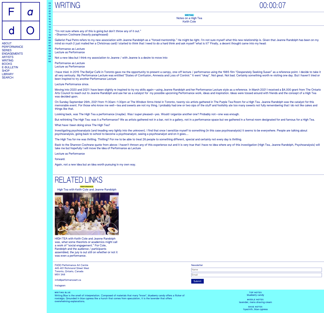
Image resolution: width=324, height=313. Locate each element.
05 (50, 48)
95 (49, 62)
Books (7, 64)
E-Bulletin (10, 67)
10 (50, 35)
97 (49, 59)
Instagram (60, 286)
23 (50, 6)
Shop (6, 71)
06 (49, 46)
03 (50, 51)
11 (50, 32)
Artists (7, 57)
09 (49, 38)
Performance (12, 47)
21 (50, 11)
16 (50, 19)
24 (50, 3)
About (7, 43)
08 (49, 40)
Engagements (12, 53)
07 (50, 43)
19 (50, 14)
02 (50, 54)
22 (50, 8)
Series (7, 50)
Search (7, 77)
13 (50, 27)
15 (50, 22)
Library (8, 74)
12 (50, 30)
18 (50, 16)
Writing (7, 60)
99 (49, 56)
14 (50, 24)
